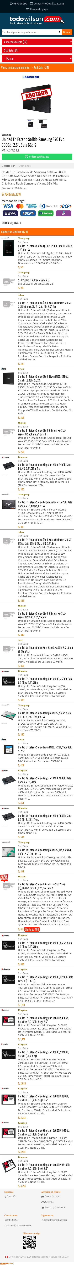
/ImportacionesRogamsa (55, 1220)
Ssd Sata (38, 68)
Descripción (8, 165)
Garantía (49, 1202)
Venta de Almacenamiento (15, 68)
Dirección (11, 1196)
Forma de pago (39, 9)
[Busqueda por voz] (59, 32)
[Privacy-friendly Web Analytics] (7, 1263)
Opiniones (25, 165)
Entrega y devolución (55, 1207)
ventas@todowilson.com (49, 3)
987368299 (20, 3)
